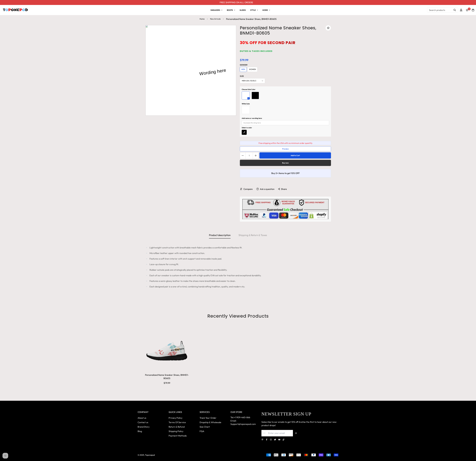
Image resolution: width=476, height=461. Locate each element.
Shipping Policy (176, 431)
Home (202, 19)
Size (242, 76)
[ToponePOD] (15, 10)
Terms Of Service (177, 422)
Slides (243, 10)
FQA (202, 431)
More (265, 10)
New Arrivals (215, 19)
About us (142, 417)
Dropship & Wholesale (210, 422)
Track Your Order (208, 417)
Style (253, 10)
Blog (140, 431)
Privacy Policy (175, 417)
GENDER (244, 65)
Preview (285, 149)
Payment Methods (178, 435)
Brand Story (143, 426)
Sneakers (215, 10)
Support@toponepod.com (243, 424)
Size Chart (205, 426)
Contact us (143, 422)
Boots (230, 10)
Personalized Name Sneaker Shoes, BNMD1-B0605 (167, 377)
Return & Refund (177, 426)
